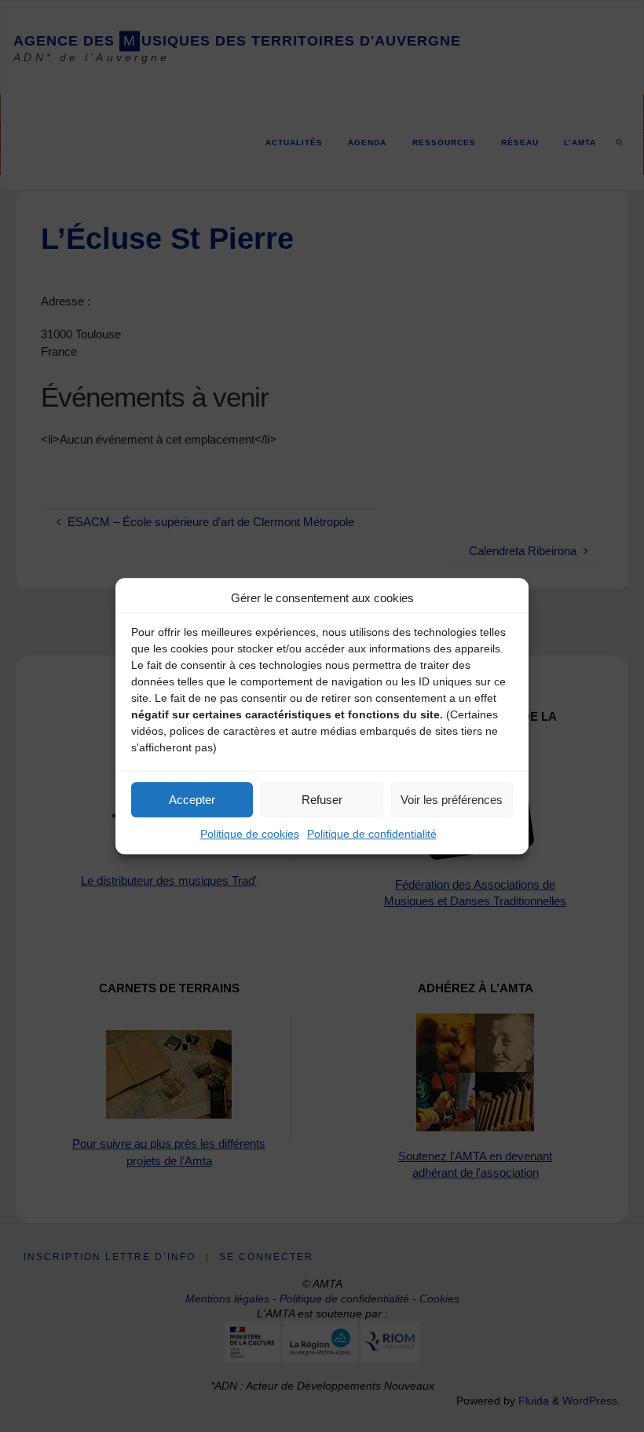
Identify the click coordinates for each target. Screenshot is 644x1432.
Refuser (322, 799)
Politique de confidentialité (372, 833)
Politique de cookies (249, 833)
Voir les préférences (452, 799)
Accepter (192, 799)
